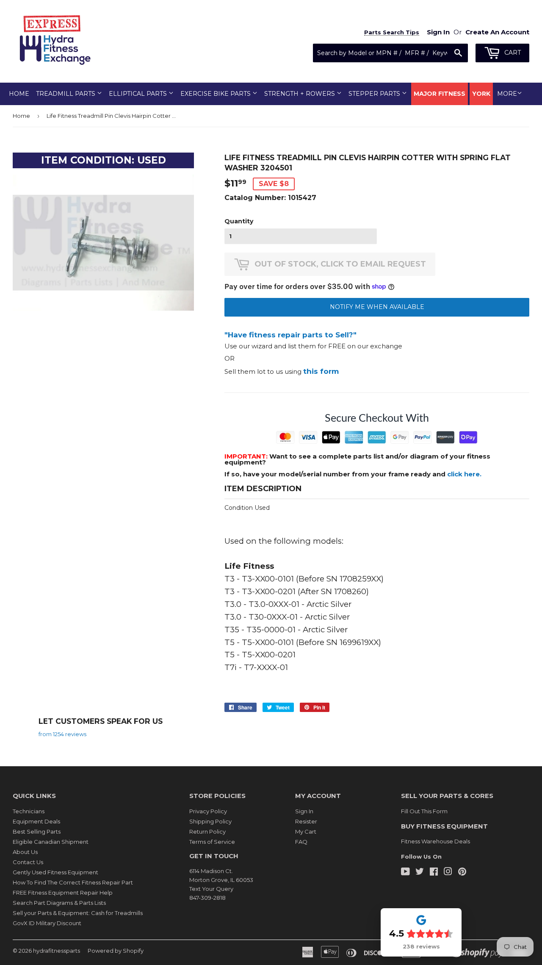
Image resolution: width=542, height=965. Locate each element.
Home (19, 93)
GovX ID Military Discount (47, 923)
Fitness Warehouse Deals (435, 841)
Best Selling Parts (37, 831)
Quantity (238, 221)
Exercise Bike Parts (216, 93)
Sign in (438, 32)
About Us (25, 851)
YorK (481, 93)
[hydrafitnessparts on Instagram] (448, 872)
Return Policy (207, 831)
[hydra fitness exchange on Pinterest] (462, 872)
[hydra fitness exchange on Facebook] (433, 872)
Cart (512, 52)
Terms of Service (212, 841)
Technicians (28, 811)
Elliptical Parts (139, 93)
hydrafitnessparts (56, 950)
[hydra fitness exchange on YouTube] (405, 872)
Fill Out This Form (424, 811)
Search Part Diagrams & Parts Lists (59, 902)
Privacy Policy (208, 811)
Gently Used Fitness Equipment (55, 872)
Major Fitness (439, 93)
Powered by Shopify (116, 950)
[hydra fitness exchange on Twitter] (419, 872)
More (507, 93)
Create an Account (497, 32)
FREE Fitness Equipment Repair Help (63, 892)
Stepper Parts (375, 93)
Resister (306, 821)
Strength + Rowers (300, 93)
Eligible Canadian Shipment (50, 841)
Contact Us (28, 862)
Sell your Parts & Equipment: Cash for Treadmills (78, 912)
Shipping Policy (210, 821)
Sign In (304, 811)
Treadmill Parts (66, 93)
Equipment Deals (36, 821)
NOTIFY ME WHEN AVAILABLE (377, 307)
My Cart (305, 831)
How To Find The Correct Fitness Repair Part (73, 882)
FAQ (301, 841)
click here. (464, 474)
